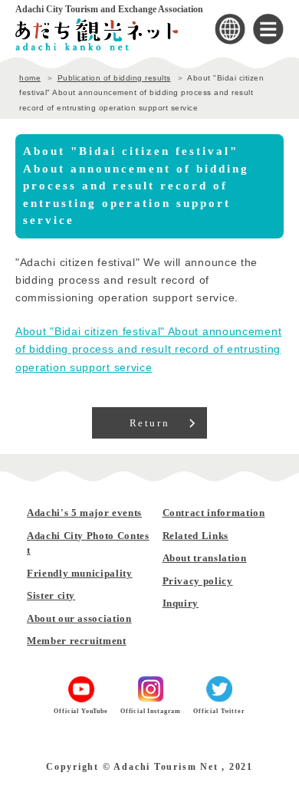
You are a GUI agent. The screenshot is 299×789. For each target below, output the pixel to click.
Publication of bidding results (114, 78)
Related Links (195, 535)
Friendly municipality (80, 573)
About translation (205, 558)
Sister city (51, 595)
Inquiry (181, 603)
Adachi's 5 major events (84, 512)
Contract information (214, 512)
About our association (79, 618)
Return (150, 423)
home (30, 78)
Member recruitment (77, 640)
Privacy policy (198, 581)
